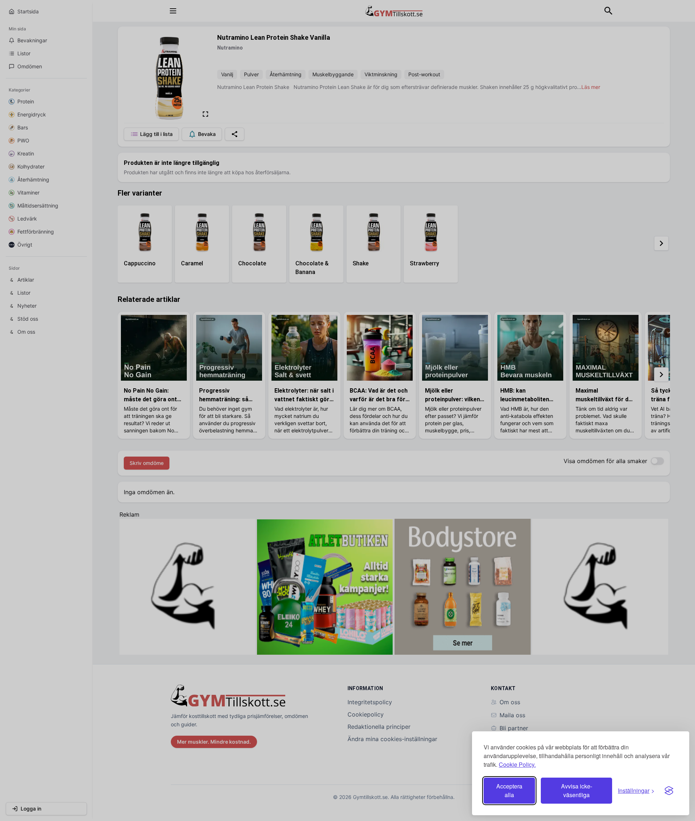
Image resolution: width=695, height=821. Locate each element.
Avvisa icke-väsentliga (576, 790)
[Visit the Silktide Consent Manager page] (669, 790)
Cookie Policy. (517, 764)
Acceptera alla (509, 790)
